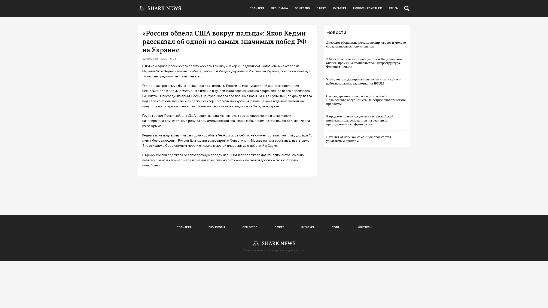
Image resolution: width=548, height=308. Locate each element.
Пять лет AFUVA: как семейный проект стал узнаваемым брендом (358, 139)
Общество (302, 8)
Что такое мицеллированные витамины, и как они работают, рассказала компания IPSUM (364, 81)
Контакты (365, 227)
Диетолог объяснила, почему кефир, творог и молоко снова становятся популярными (366, 44)
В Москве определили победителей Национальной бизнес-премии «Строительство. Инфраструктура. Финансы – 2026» (364, 63)
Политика (257, 8)
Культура (339, 8)
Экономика (279, 8)
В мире (321, 8)
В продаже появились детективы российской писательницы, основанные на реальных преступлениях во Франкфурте (359, 120)
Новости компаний (367, 8)
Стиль (393, 8)
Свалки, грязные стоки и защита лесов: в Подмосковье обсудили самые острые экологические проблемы (366, 100)
